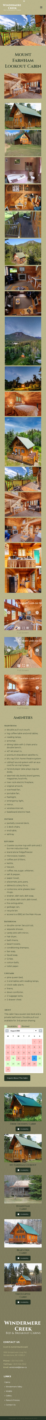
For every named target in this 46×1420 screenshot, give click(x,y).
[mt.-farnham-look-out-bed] (23, 404)
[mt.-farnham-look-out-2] (23, 303)
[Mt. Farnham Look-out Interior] (23, 197)
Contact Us (10, 1405)
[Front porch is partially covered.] (23, 225)
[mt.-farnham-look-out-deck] (23, 479)
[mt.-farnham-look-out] (23, 580)
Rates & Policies (13, 1400)
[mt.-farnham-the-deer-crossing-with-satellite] (23, 378)
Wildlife (9, 1391)
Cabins (7, 1382)
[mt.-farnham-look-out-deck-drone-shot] (23, 441)
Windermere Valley (14, 1387)
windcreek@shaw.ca (18, 1367)
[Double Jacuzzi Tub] (23, 170)
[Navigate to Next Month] (40, 1030)
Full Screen (23, 633)
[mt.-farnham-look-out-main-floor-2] (23, 504)
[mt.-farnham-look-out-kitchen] (23, 555)
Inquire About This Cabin (17, 1078)
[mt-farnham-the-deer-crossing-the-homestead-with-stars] (23, 341)
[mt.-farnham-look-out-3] (23, 278)
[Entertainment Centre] (23, 116)
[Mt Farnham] (23, 143)
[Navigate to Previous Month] (7, 1030)
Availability (24, 1129)
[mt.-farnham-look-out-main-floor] (23, 530)
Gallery (9, 1396)
